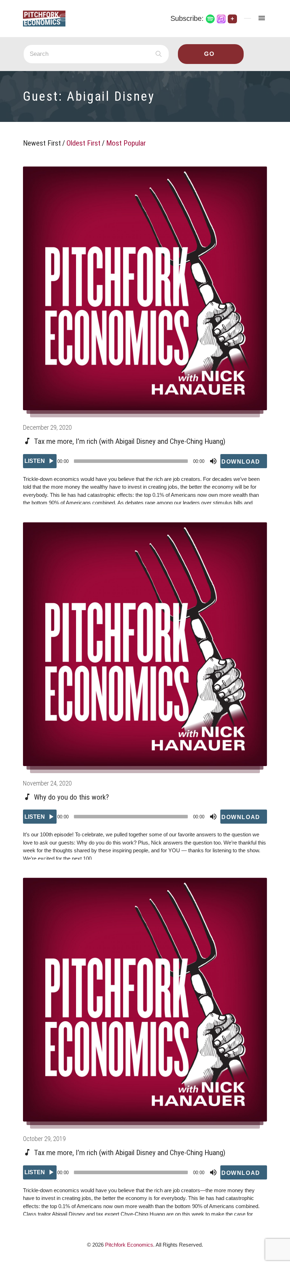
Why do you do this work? (71, 797)
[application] (145, 461)
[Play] (40, 461)
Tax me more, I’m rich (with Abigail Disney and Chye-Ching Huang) (129, 441)
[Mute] (213, 461)
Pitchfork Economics (129, 1245)
